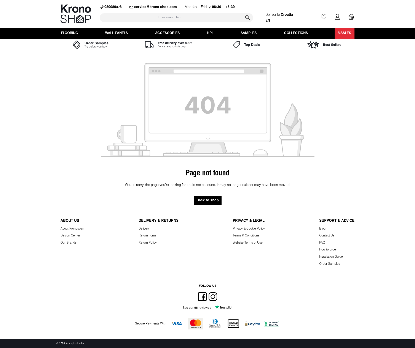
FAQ (322, 242)
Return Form (147, 235)
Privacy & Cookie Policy (249, 228)
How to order (328, 249)
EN (267, 20)
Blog (322, 228)
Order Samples (329, 264)
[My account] (337, 17)
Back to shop (207, 200)
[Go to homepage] (76, 14)
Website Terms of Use (248, 242)
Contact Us (326, 235)
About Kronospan (72, 228)
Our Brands (69, 242)
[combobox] (171, 17)
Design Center (70, 235)
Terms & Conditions (246, 235)
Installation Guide (331, 256)
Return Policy (148, 242)
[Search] (247, 17)
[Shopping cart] (349, 17)
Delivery (144, 228)
